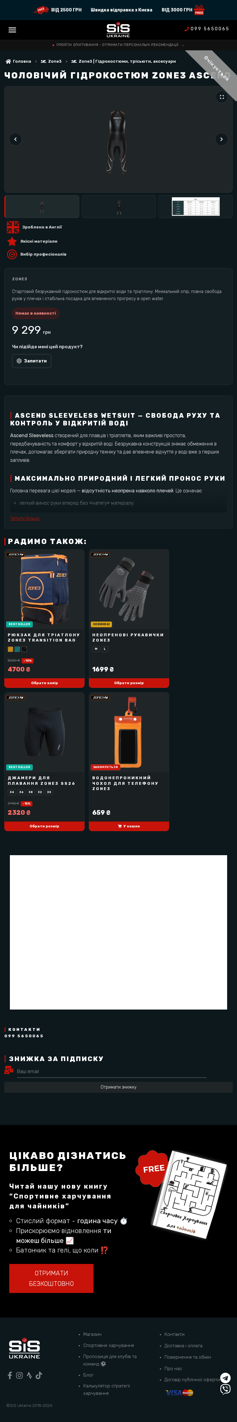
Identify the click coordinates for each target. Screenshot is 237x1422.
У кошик (131, 826)
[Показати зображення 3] (195, 206)
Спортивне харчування (108, 1345)
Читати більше (25, 518)
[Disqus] (118, 932)
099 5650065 (210, 29)
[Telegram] (225, 1378)
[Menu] (12, 30)
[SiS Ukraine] (24, 1349)
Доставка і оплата (183, 1346)
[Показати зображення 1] (41, 206)
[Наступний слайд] (221, 139)
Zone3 (55, 61)
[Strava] (29, 1375)
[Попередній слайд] (15, 139)
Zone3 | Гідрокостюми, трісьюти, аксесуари (127, 61)
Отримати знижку (118, 1087)
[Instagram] (19, 1375)
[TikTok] (39, 1375)
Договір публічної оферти (192, 1379)
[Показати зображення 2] (118, 206)
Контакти (174, 1334)
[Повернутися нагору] (225, 1366)
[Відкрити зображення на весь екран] (222, 97)
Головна (22, 61)
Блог (88, 1375)
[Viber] (225, 1389)
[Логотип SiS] (118, 30)
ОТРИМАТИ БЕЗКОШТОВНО (51, 1278)
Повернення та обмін (187, 1357)
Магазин (92, 1334)
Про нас (173, 1368)
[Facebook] (10, 1375)
